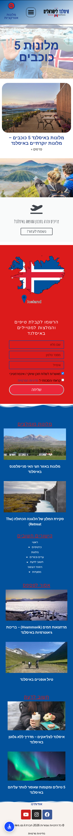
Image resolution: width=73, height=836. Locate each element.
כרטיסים (36, 547)
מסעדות (36, 572)
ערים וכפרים (37, 557)
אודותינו (36, 804)
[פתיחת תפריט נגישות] (9, 826)
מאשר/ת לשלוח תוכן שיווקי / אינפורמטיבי (35, 374)
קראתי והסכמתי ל (39, 380)
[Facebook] (47, 814)
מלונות (11, 15)
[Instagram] (36, 814)
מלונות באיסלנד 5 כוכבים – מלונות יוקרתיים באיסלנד (36, 140)
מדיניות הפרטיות (28, 380)
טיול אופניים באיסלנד (36, 679)
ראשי (35, 542)
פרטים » (36, 149)
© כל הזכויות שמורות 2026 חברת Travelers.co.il (36, 825)
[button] (31, 12)
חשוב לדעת (36, 562)
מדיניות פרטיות (36, 833)
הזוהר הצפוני (35, 567)
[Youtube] (26, 814)
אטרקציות (11, 18)
